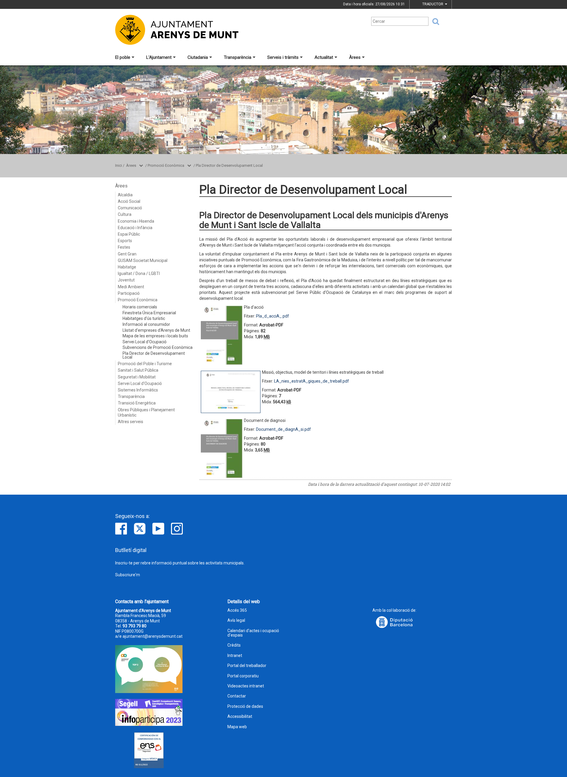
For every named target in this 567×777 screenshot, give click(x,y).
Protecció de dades (245, 706)
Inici (118, 165)
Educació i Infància (135, 227)
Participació (129, 293)
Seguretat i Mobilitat (137, 377)
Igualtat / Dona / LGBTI (139, 273)
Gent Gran (127, 254)
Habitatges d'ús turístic (144, 318)
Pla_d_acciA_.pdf (272, 316)
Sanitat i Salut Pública (138, 370)
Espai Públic (129, 234)
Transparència (237, 57)
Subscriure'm (127, 574)
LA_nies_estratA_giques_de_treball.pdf (311, 381)
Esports (125, 240)
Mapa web (237, 727)
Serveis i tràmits (283, 57)
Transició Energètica (137, 403)
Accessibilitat (239, 716)
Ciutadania (198, 57)
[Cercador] (434, 21)
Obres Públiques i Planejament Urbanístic (146, 412)
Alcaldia (125, 194)
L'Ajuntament (159, 57)
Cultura (124, 214)
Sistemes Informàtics (138, 390)
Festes (124, 247)
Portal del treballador (246, 665)
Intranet (234, 655)
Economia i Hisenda (136, 221)
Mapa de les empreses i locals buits (155, 336)
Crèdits (234, 645)
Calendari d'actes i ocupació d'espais (253, 633)
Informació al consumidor (146, 324)
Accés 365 (237, 610)
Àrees (355, 57)
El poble (122, 57)
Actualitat (324, 57)
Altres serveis (130, 421)
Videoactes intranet (245, 686)
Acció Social (129, 201)
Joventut (126, 280)
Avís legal (236, 620)
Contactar (236, 696)
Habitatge (127, 267)
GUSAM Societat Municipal (142, 260)
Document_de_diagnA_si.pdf (283, 429)
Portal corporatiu (243, 676)
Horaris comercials (140, 307)
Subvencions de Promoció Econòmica (158, 347)
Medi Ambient (131, 286)
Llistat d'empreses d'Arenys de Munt (156, 330)
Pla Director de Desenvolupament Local (229, 165)
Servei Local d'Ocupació (145, 341)
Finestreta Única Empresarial (149, 312)
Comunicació (130, 207)
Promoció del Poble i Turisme (145, 363)
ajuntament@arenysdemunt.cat (153, 636)
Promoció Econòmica (166, 165)
